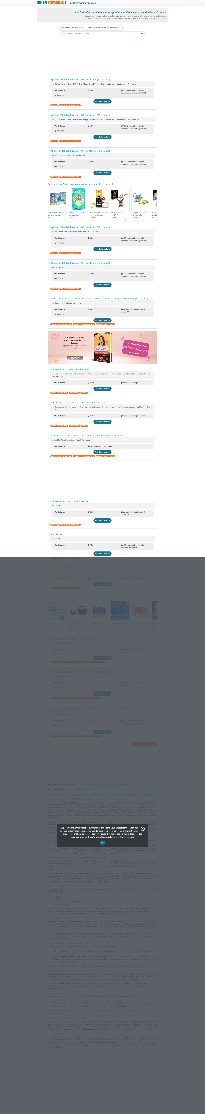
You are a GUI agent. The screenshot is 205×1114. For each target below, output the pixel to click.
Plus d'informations (102, 101)
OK (102, 843)
